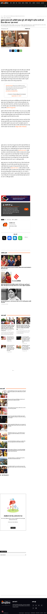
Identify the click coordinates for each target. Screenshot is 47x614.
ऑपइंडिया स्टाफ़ (27, 28)
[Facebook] (39, 0)
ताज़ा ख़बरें (2, 388)
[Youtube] (46, 0)
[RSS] (42, 0)
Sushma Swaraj (9, 219)
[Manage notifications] (2, 611)
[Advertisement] (7, 360)
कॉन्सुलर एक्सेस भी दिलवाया (20, 126)
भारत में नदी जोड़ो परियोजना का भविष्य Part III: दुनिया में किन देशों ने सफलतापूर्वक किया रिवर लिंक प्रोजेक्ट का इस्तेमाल (16, 442)
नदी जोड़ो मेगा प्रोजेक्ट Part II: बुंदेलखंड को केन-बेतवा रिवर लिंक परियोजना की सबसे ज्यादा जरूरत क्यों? (16, 458)
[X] (43, 0)
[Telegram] (16, 51)
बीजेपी (12, 219)
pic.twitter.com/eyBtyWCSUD (12, 91)
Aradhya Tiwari (3, 330)
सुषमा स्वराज (16, 219)
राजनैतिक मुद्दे (18, 323)
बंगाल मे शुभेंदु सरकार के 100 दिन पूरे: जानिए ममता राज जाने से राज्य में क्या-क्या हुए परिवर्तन (10, 338)
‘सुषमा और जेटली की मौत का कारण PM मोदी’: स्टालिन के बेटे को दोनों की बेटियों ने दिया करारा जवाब (16, 268)
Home (2, 16)
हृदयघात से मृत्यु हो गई (11, 107)
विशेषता (17, 329)
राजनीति (4, 16)
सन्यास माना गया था (22, 150)
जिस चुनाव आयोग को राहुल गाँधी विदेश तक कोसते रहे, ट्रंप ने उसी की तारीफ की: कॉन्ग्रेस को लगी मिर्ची (23, 326)
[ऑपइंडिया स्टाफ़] (5, 225)
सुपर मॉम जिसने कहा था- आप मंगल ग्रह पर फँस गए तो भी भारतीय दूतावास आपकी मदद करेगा (16, 302)
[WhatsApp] (45, 0)
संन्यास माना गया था (14, 168)
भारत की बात (2, 323)
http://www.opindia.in (12, 224)
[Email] (18, 51)
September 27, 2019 (16, 96)
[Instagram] (41, 0)
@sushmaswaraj (9, 85)
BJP (5, 219)
